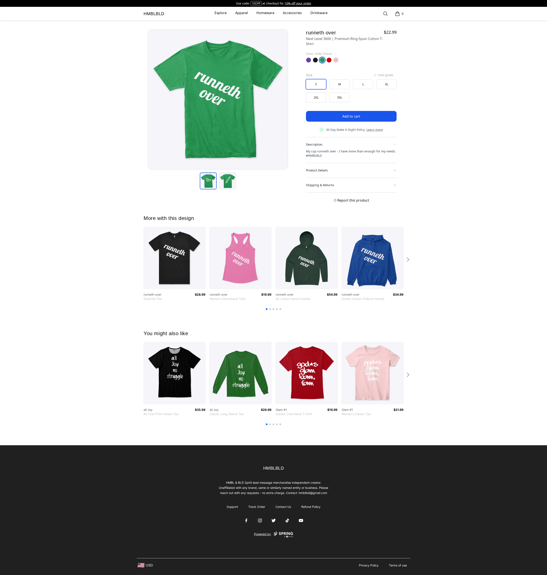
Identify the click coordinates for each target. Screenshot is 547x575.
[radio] (316, 84)
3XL (339, 97)
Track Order (256, 507)
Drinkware (319, 12)
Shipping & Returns (320, 185)
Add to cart (351, 116)
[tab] (208, 181)
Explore (221, 12)
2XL (316, 97)
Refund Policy (311, 507)
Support (232, 507)
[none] (383, 75)
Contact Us (283, 507)
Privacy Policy (369, 565)
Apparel (241, 12)
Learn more (374, 130)
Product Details (317, 170)
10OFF (256, 3)
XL (386, 84)
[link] (174, 258)
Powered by (262, 534)
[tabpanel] (218, 99)
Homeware (265, 12)
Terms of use (398, 565)
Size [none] (309, 75)
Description (314, 144)
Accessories (292, 12)
